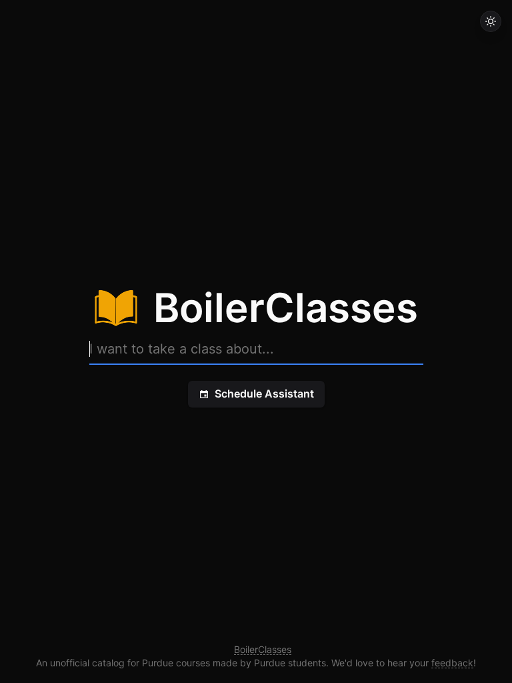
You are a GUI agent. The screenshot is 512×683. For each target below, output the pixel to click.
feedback (452, 662)
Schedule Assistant (264, 393)
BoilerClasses (262, 649)
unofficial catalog (87, 662)
